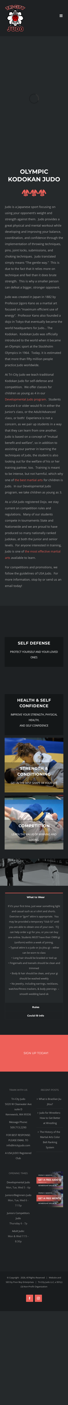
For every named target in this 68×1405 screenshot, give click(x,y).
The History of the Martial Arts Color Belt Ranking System (50, 1139)
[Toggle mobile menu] (61, 15)
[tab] (34, 897)
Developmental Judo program (25, 399)
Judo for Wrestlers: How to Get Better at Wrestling (50, 1118)
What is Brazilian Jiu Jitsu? (50, 1101)
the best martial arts (29, 480)
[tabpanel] (34, 952)
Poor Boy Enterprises (23, 1282)
